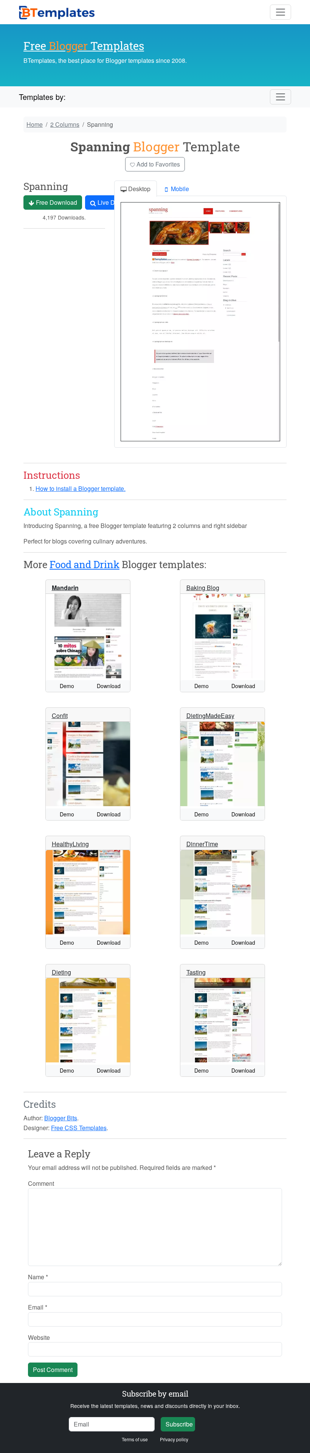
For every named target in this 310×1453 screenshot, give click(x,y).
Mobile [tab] (179, 188)
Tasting (196, 972)
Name (38, 1276)
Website (39, 1337)
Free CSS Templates (79, 1127)
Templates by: (42, 96)
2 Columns (64, 124)
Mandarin (65, 587)
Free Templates (83, 46)
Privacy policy (174, 1439)
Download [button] (109, 686)
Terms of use (135, 1439)
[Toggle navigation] (280, 12)
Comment (41, 1183)
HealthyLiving (70, 843)
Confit (60, 715)
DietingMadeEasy (210, 715)
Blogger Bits (60, 1117)
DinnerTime (202, 843)
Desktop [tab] (138, 188)
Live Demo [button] (111, 202)
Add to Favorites (157, 164)
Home (34, 124)
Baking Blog (202, 587)
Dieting (61, 972)
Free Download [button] (55, 202)
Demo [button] (67, 686)
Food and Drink (84, 564)
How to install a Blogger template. (81, 488)
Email (37, 1307)
